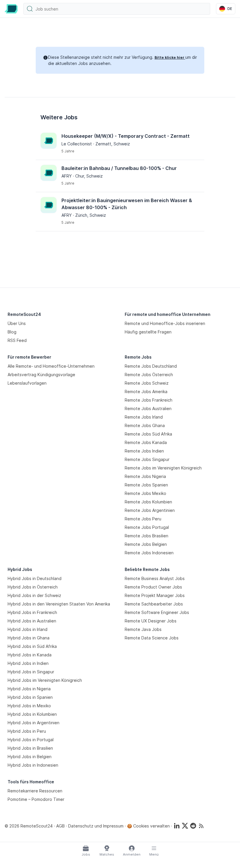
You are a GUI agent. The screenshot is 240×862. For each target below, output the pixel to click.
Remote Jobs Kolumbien (148, 501)
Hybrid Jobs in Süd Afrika (32, 646)
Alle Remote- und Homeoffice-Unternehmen (51, 366)
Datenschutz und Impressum (96, 825)
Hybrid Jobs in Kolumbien (32, 714)
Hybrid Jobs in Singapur (31, 671)
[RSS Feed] (201, 825)
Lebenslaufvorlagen (27, 383)
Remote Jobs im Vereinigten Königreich (163, 467)
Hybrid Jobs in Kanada (30, 654)
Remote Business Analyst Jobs (155, 578)
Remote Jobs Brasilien (146, 535)
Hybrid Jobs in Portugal (31, 739)
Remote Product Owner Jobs (153, 586)
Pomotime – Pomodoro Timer (36, 799)
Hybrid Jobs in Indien (28, 663)
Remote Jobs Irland (144, 416)
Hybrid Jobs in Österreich (33, 586)
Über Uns (17, 323)
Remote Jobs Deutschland (151, 366)
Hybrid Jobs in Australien (32, 620)
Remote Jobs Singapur (147, 459)
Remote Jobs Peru (143, 518)
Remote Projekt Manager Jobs (155, 595)
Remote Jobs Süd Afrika (148, 433)
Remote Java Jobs (143, 629)
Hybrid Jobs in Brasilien (30, 748)
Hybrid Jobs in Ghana (28, 637)
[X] (184, 825)
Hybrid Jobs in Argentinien (33, 722)
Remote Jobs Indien (144, 450)
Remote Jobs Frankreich (148, 400)
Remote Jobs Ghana (145, 425)
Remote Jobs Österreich (149, 374)
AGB (60, 825)
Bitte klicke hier (170, 57)
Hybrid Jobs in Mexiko (29, 705)
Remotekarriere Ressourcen (35, 790)
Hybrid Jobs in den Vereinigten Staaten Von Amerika (59, 603)
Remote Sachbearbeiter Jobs (154, 603)
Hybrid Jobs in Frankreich (32, 612)
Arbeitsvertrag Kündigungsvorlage (41, 374)
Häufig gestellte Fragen (148, 331)
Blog (12, 331)
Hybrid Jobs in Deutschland (34, 578)
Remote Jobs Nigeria (145, 476)
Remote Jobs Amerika (146, 391)
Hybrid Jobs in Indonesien (33, 765)
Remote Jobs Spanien (146, 484)
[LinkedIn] (176, 825)
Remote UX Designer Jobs (150, 620)
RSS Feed (17, 340)
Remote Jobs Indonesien (149, 552)
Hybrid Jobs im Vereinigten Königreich (45, 680)
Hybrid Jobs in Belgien (30, 756)
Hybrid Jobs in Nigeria (29, 688)
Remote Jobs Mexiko (145, 493)
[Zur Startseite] (11, 8)
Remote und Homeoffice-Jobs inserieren (165, 323)
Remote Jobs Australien (148, 408)
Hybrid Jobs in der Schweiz (34, 595)
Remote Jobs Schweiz (147, 383)
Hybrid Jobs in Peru (27, 731)
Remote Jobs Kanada (146, 442)
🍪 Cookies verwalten (148, 825)
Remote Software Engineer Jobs (157, 612)
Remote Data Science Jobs (152, 637)
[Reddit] (193, 825)
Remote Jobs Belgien (146, 544)
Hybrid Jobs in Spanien (30, 697)
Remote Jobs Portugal (147, 527)
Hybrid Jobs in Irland (27, 629)
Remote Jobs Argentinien (150, 510)
